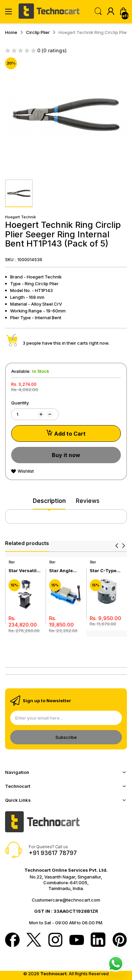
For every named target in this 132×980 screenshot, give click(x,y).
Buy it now (66, 455)
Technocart (53, 973)
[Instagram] (55, 940)
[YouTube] (76, 940)
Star (11, 562)
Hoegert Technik (20, 217)
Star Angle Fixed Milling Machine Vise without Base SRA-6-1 (64, 571)
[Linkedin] (98, 940)
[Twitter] (33, 940)
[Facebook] (12, 940)
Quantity (20, 402)
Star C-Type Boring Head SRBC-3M (104, 571)
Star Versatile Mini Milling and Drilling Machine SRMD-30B (23, 571)
